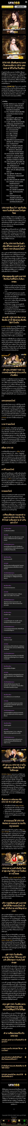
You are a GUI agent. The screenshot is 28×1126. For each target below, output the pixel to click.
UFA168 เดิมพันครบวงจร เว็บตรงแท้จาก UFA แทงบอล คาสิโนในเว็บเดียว (13, 105)
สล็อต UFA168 (13, 134)
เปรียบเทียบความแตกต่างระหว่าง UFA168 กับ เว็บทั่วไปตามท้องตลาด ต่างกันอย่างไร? (15, 142)
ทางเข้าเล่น (3, 1123)
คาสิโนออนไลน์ (13, 136)
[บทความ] (19, 1121)
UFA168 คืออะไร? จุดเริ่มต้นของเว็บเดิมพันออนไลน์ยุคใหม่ (15, 109)
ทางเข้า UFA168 (6, 326)
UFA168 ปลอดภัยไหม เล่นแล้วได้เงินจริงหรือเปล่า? (17, 201)
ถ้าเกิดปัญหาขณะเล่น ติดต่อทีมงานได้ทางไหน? (16, 197)
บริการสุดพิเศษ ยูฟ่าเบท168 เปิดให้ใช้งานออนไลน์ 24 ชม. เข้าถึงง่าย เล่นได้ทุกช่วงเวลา (16, 164)
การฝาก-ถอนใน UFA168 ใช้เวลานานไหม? (16, 187)
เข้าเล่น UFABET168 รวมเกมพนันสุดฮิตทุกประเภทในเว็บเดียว (15, 127)
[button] (26, 1)
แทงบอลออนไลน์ (13, 130)
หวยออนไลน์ (12, 138)
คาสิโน (9, 479)
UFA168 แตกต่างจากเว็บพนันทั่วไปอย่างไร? (16, 183)
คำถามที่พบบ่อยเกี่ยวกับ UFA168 (16, 180)
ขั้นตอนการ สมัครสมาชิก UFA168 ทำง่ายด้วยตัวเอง (16, 151)
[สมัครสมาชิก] (9, 1121)
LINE (24, 1123)
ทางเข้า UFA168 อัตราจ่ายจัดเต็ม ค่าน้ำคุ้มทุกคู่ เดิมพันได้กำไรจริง (15, 123)
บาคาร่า (4, 428)
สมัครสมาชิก (8, 1123)
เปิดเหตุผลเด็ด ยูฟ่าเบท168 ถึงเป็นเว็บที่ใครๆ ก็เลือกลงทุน (14, 119)
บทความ (19, 1123)
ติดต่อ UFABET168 (7, 940)
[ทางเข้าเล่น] (4, 1121)
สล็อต (18, 451)
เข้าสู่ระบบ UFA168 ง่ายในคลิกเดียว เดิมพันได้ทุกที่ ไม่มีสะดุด (14, 147)
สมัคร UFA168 (19, 806)
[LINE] (24, 1121)
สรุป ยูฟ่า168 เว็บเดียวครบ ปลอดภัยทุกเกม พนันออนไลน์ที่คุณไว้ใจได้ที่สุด (15, 176)
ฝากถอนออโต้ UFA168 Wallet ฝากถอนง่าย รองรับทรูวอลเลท (15, 155)
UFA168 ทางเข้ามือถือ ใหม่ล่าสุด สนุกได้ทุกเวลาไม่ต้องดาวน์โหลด (15, 159)
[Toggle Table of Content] (23, 101)
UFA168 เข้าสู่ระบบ (7, 774)
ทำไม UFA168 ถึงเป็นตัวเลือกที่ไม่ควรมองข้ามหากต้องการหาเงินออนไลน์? (15, 114)
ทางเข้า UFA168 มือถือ (15, 877)
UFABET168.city (16, 1115)
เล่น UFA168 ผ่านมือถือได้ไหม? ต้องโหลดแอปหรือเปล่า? (17, 192)
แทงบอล (4, 417)
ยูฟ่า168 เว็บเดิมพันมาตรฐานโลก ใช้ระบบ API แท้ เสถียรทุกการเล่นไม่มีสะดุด (15, 170)
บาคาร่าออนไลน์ (13, 132)
